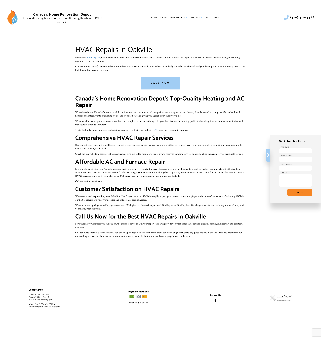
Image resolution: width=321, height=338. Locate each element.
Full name (285, 147)
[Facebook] (215, 301)
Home (154, 17)
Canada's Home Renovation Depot (62, 14)
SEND (300, 192)
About (163, 17)
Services (195, 17)
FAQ (208, 17)
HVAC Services (177, 17)
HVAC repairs (93, 57)
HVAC (155, 130)
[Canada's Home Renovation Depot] (12, 17)
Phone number (286, 156)
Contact (217, 17)
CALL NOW (160, 83)
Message (284, 173)
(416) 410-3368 (302, 17)
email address (286, 164)
